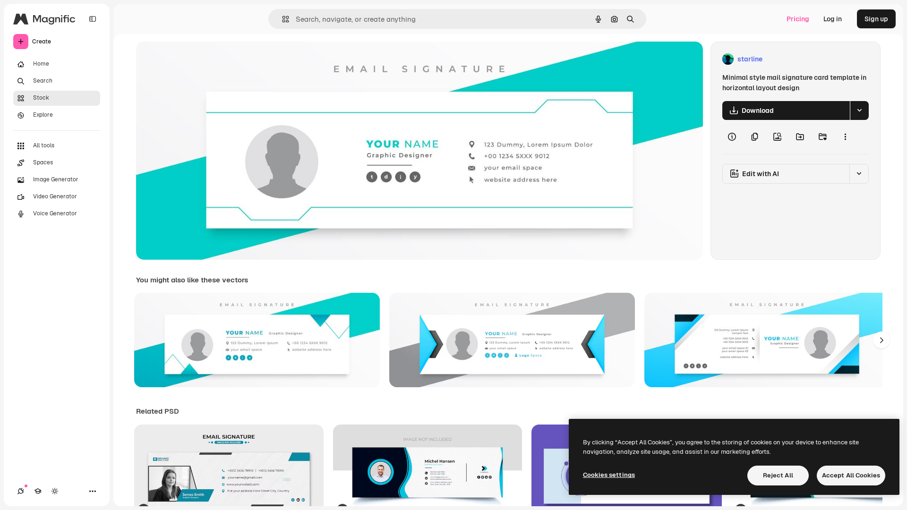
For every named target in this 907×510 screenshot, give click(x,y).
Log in (832, 19)
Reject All (778, 475)
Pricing (798, 19)
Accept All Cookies (851, 475)
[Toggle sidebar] (92, 18)
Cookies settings (609, 475)
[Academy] (37, 491)
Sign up (876, 19)
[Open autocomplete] (282, 19)
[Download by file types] (859, 110)
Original (196, 59)
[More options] (845, 137)
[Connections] (20, 491)
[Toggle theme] (54, 491)
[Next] (881, 340)
